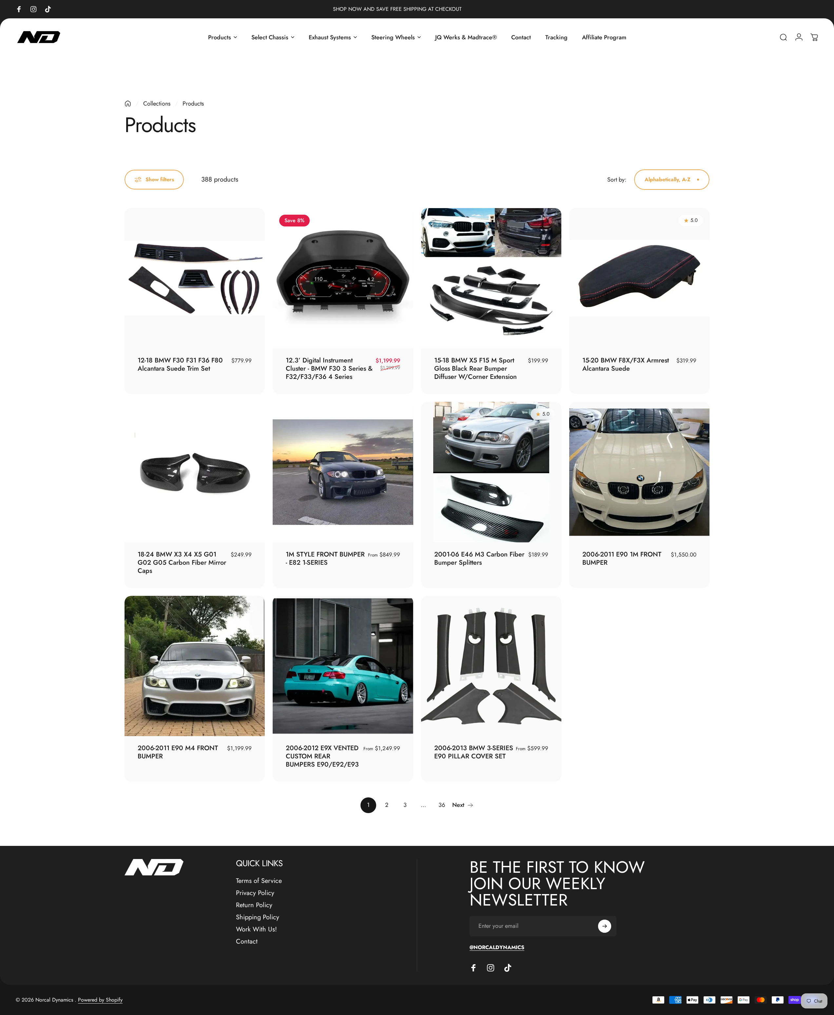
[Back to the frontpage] (128, 103)
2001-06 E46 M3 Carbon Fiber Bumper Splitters (479, 558)
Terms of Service (259, 881)
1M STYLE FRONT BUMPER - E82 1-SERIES (325, 558)
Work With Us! (256, 929)
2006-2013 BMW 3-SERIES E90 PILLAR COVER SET (473, 752)
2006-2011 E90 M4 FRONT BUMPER (178, 752)
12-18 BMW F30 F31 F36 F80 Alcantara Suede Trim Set (180, 364)
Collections (156, 103)
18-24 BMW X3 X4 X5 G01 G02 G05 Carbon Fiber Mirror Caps (182, 563)
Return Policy (254, 905)
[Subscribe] (604, 926)
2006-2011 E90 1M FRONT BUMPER (621, 558)
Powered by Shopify (100, 1000)
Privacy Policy (255, 893)
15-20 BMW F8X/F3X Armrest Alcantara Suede (625, 364)
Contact (247, 941)
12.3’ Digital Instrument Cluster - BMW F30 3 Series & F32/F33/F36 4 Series (329, 368)
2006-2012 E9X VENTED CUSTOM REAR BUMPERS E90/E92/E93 (322, 756)
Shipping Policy (257, 917)
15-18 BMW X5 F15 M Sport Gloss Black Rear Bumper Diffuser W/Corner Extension (475, 368)
